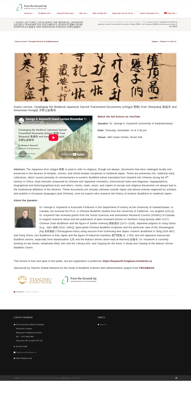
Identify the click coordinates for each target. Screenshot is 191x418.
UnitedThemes (75, 378)
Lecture (28, 292)
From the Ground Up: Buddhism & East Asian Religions (120, 22)
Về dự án (28, 13)
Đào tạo (83, 13)
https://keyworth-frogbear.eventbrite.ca (127, 261)
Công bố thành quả (65, 13)
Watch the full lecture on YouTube (119, 116)
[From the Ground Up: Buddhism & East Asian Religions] (32, 9)
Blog (144, 22)
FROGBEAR (146, 268)
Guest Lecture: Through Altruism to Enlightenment (36, 42)
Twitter (176, 378)
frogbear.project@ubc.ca (26, 352)
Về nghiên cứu (44, 13)
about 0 (103, 325)
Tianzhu (35, 292)
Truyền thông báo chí (149, 13)
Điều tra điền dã (99, 13)
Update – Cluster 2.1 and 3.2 (164, 42)
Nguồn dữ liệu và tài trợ (122, 13)
